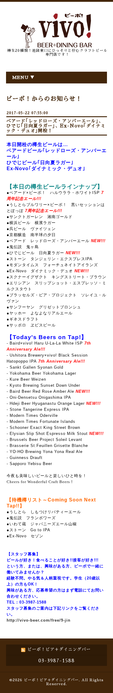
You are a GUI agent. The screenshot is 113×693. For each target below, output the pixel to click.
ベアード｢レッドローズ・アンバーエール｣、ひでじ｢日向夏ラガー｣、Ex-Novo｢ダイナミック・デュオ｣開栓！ (55, 126)
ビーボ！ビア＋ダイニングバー (51, 680)
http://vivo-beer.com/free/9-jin (39, 620)
